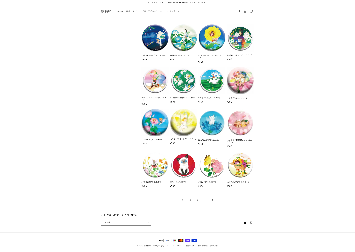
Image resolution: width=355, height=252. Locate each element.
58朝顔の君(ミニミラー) (180, 55)
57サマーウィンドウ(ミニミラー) (211, 56)
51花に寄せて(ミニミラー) (152, 182)
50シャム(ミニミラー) (179, 182)
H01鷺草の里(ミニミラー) (209, 98)
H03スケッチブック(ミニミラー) (153, 99)
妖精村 (146, 246)
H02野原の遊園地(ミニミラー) (183, 98)
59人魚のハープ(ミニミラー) (153, 55)
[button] (239, 11)
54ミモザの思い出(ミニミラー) (183, 139)
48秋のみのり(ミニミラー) (238, 182)
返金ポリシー (191, 246)
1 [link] (182, 199)
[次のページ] (213, 200)
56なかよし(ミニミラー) (237, 98)
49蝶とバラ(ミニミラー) (208, 182)
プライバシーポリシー (175, 246)
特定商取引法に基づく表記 (208, 246)
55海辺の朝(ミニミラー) (151, 139)
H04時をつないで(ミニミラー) (239, 55)
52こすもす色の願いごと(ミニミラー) (239, 141)
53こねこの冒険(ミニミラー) (210, 140)
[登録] (148, 222)
